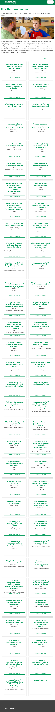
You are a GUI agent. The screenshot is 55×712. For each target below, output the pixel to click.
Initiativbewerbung (40, 680)
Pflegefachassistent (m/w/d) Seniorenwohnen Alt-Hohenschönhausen (40, 245)
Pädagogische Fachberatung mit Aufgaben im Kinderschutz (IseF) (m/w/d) (14, 285)
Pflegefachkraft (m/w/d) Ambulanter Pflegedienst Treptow (14, 364)
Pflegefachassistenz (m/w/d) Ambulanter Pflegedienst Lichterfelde (40, 324)
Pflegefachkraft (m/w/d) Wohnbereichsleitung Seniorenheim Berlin (14, 245)
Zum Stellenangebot (14, 77)
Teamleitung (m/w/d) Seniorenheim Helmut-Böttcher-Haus (40, 146)
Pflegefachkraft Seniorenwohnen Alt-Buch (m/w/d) (41, 642)
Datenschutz (33, 704)
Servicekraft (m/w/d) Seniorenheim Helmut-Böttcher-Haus (40, 225)
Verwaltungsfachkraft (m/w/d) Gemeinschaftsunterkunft (40, 126)
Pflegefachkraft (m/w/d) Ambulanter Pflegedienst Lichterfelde (40, 483)
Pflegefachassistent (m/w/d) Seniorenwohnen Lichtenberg (40, 364)
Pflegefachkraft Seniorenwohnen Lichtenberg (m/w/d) (41, 563)
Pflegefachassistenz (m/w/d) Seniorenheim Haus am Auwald (40, 523)
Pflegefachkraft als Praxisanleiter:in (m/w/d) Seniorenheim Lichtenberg (14, 384)
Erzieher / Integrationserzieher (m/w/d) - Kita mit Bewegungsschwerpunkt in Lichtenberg (14, 584)
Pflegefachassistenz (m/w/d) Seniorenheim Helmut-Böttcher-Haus (40, 503)
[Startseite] (10, 2)
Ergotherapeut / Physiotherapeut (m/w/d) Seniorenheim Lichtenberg (14, 304)
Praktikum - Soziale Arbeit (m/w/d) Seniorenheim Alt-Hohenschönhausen (14, 265)
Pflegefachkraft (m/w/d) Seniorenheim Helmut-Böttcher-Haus (14, 602)
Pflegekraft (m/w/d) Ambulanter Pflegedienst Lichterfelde (14, 463)
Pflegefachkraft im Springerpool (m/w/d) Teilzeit (14, 523)
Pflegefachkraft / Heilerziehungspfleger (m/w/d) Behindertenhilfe (14, 543)
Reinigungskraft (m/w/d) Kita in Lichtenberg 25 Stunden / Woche (14, 66)
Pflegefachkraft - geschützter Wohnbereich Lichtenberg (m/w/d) (40, 662)
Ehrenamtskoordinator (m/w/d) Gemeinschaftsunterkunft (14, 126)
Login (50, 2)
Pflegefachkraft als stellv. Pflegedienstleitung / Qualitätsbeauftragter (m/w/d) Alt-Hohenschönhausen (14, 187)
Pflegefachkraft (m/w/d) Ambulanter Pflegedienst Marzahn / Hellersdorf (40, 583)
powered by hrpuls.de (10, 708)
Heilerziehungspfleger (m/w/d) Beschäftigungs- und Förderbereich (40, 66)
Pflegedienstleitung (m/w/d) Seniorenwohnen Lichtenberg (14, 344)
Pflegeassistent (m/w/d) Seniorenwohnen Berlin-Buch (41, 304)
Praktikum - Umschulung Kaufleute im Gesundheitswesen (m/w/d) (14, 404)
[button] (2, 709)
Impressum (8, 704)
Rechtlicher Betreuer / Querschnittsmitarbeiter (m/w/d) (41, 424)
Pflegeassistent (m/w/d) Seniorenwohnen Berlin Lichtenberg (14, 86)
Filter (45, 58)
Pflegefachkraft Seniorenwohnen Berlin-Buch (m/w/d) (14, 642)
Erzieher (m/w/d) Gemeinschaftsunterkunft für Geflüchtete (40, 205)
